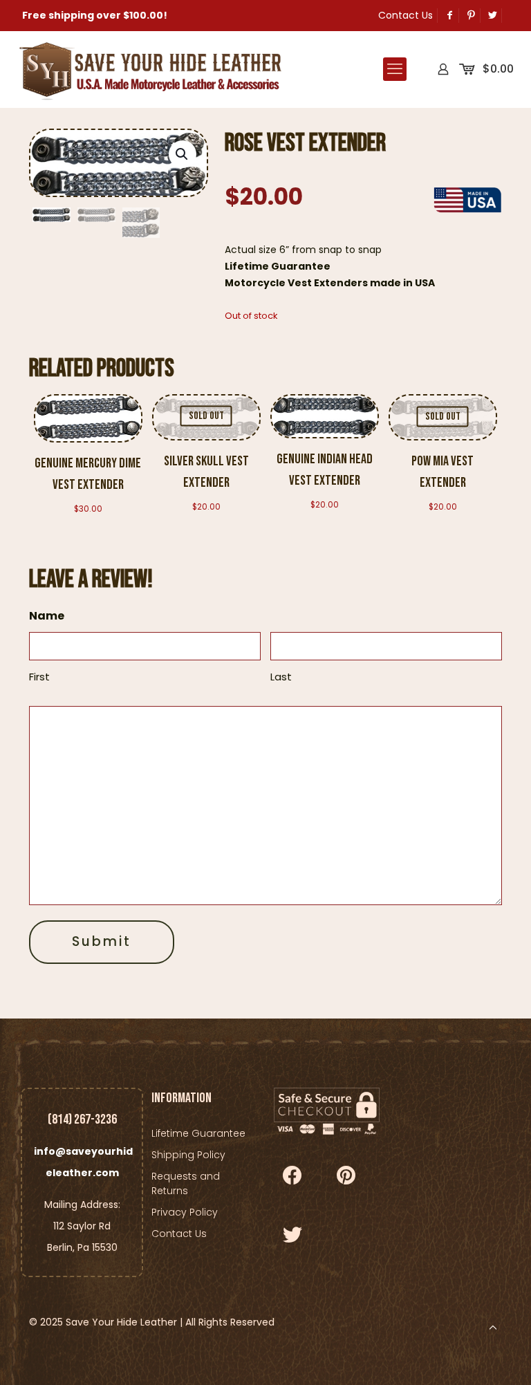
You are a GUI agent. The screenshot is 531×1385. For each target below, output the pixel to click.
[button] (182, 154)
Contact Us (405, 15)
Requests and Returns (185, 1183)
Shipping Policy (188, 1155)
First (39, 676)
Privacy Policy (184, 1212)
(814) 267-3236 (82, 1119)
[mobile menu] (395, 69)
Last (281, 676)
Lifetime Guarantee (198, 1133)
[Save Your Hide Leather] (148, 69)
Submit (101, 941)
